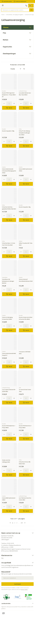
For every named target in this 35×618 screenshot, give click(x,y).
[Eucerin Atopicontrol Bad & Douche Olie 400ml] (26, 306)
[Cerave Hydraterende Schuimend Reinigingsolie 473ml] (9, 157)
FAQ (2, 558)
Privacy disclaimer (22, 606)
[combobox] (15, 10)
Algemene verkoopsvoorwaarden (9, 606)
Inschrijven (17, 584)
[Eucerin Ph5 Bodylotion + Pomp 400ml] (9, 414)
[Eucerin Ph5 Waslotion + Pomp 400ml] (26, 414)
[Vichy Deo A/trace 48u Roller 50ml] (26, 450)
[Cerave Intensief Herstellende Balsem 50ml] (26, 268)
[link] (10, 522)
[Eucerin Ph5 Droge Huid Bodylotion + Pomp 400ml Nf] (9, 81)
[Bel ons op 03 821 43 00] (26, 5)
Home (2, 14)
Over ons (3, 565)
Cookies (28, 606)
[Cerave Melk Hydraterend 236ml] (9, 487)
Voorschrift (8, 567)
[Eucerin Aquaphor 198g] (9, 119)
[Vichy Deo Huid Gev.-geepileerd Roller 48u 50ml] (9, 196)
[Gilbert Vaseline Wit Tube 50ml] (26, 232)
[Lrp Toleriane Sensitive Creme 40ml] (26, 487)
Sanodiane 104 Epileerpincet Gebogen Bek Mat (8, 281)
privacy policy (24, 589)
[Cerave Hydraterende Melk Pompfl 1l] (9, 342)
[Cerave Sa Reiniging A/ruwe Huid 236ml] (9, 306)
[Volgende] (24, 522)
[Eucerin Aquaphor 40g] (26, 196)
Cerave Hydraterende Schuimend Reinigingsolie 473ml (9, 171)
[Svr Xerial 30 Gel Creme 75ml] (26, 378)
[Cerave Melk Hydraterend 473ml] (26, 157)
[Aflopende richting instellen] (24, 69)
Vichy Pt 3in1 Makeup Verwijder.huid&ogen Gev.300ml (24, 132)
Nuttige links (10, 565)
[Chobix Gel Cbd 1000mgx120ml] (9, 450)
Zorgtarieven (14, 567)
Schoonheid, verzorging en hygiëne (14, 14)
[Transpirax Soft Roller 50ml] (26, 342)
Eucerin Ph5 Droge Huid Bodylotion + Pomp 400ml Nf (9, 94)
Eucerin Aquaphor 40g (24, 207)
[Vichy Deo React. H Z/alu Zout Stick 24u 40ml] (9, 232)
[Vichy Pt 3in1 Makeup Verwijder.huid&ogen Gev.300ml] (26, 119)
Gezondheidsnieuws (19, 565)
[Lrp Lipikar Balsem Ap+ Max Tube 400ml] (26, 81)
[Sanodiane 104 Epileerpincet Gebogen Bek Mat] (9, 268)
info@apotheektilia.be (14, 545)
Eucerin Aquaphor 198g (8, 131)
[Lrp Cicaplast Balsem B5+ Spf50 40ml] (9, 378)
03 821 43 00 (10, 543)
